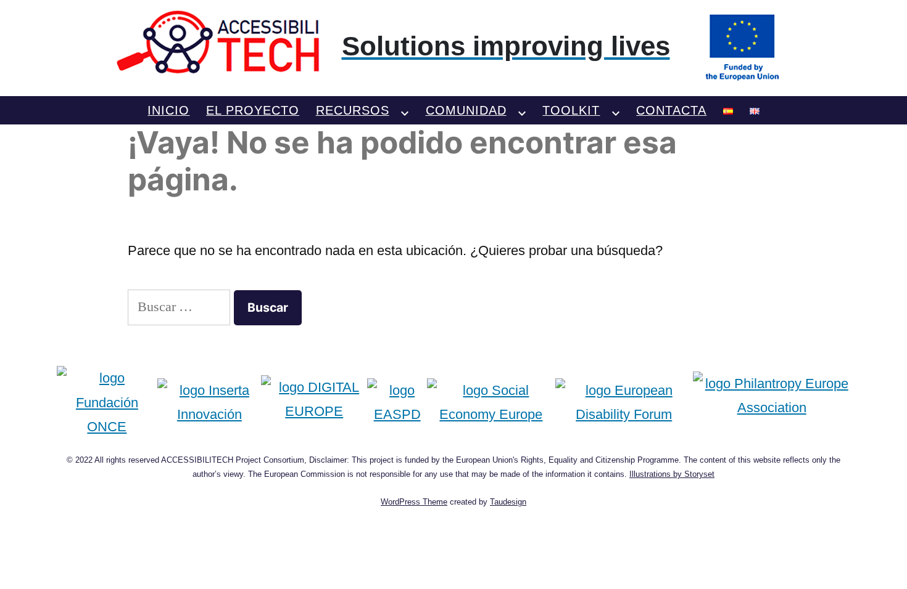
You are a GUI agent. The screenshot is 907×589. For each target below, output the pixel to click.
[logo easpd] (397, 402)
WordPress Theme (414, 501)
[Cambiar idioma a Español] (728, 110)
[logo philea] (772, 403)
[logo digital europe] (314, 402)
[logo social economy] (491, 402)
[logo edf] (624, 402)
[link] (454, 46)
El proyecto (252, 110)
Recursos (352, 110)
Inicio (168, 110)
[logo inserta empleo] (209, 402)
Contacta (671, 110)
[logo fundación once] (107, 402)
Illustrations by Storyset (671, 474)
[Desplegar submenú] (404, 110)
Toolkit (571, 110)
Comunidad (466, 110)
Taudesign (508, 501)
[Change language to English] (754, 110)
